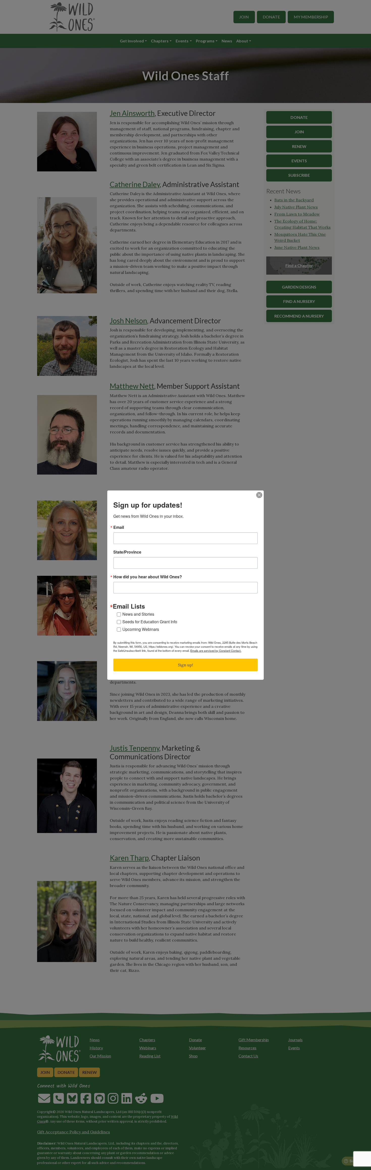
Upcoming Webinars (140, 629)
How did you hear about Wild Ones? (147, 577)
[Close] (259, 495)
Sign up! (185, 664)
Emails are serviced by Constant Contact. (215, 650)
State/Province (127, 552)
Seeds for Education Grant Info (149, 622)
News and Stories (138, 614)
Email (118, 527)
